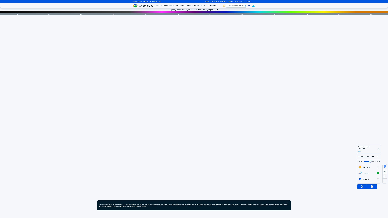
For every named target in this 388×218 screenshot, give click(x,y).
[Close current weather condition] (378, 149)
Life (177, 6)
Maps (165, 6)
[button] (286, 203)
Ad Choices (142, 206)
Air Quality (204, 6)
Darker (377, 161)
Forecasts (158, 6)
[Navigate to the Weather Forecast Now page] (142, 6)
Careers (230, 1)
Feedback (223, 1)
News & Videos (185, 6)
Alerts (171, 6)
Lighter (360, 161)
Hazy (359, 151)
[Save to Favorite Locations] (224, 6)
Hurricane (212, 6)
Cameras (195, 6)
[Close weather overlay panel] (378, 156)
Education (214, 1)
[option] (369, 167)
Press (207, 1)
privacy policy (264, 204)
